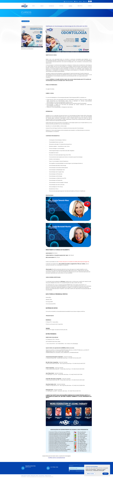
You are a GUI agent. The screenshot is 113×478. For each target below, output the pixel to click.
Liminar (85, 1)
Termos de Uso (41, 475)
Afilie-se (76, 1)
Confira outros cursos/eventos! (56, 457)
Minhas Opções (48, 475)
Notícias (61, 5)
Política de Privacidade (79, 470)
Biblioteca (80, 5)
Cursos (70, 5)
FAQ (81, 1)
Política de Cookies (34, 475)
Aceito (105, 473)
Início (33, 5)
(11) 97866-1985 (54, 467)
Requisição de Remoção (98, 470)
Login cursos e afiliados (69, 1)
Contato (90, 5)
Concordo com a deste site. (78, 470)
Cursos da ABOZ (25, 21)
